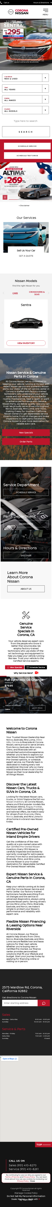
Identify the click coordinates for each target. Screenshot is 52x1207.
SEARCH (26, 131)
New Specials (26, 432)
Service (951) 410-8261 (24, 1169)
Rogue (29, 806)
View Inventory (26, 343)
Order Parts (26, 441)
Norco (9, 816)
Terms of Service (12, 1177)
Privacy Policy (29, 1177)
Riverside (29, 814)
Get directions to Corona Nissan (19, 997)
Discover (26, 555)
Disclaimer (7, 709)
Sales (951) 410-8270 (23, 1165)
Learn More (37, 708)
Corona (16, 742)
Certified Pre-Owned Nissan (25, 846)
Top (39, 1144)
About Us (26, 588)
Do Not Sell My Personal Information (26, 1196)
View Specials (16, 667)
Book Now (26, 256)
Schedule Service (26, 492)
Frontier (38, 806)
